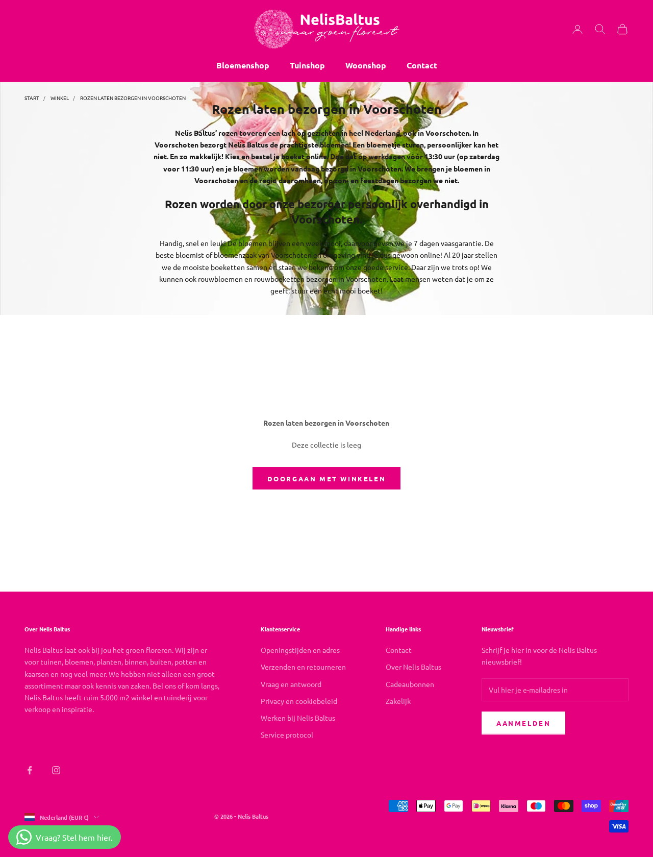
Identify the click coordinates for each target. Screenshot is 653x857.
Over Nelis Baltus (413, 666)
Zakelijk (398, 700)
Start (31, 98)
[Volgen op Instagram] (56, 770)
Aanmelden (523, 723)
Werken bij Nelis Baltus (298, 717)
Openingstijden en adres (300, 649)
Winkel (60, 98)
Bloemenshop (242, 65)
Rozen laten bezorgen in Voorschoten (133, 98)
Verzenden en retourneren (303, 666)
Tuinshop (307, 65)
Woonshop (365, 65)
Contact (422, 65)
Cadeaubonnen (410, 684)
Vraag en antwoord (291, 684)
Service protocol (287, 734)
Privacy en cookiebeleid (299, 700)
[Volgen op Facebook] (29, 770)
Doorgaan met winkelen (326, 478)
